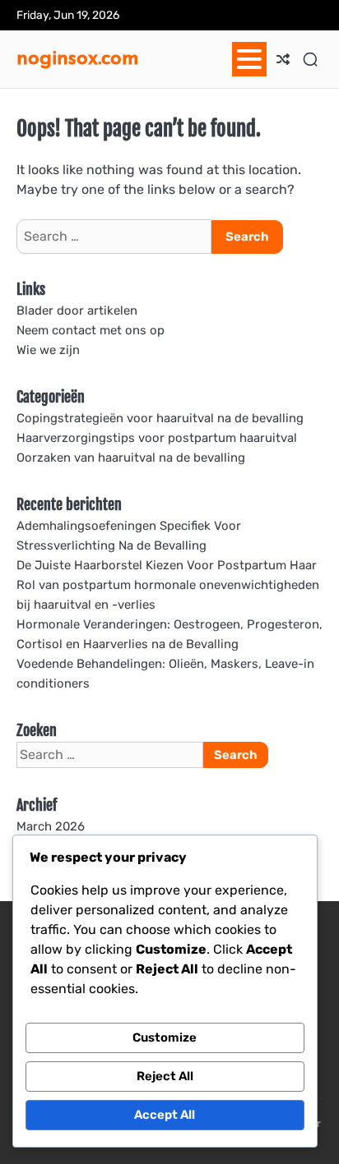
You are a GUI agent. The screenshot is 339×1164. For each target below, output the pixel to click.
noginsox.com (77, 56)
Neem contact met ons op (90, 330)
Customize (164, 1037)
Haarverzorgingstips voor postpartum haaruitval (156, 437)
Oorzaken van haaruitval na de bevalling (130, 457)
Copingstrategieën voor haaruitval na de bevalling (160, 418)
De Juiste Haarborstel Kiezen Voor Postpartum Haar (166, 565)
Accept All (164, 1114)
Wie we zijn (48, 350)
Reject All (165, 1076)
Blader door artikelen (76, 310)
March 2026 (50, 826)
